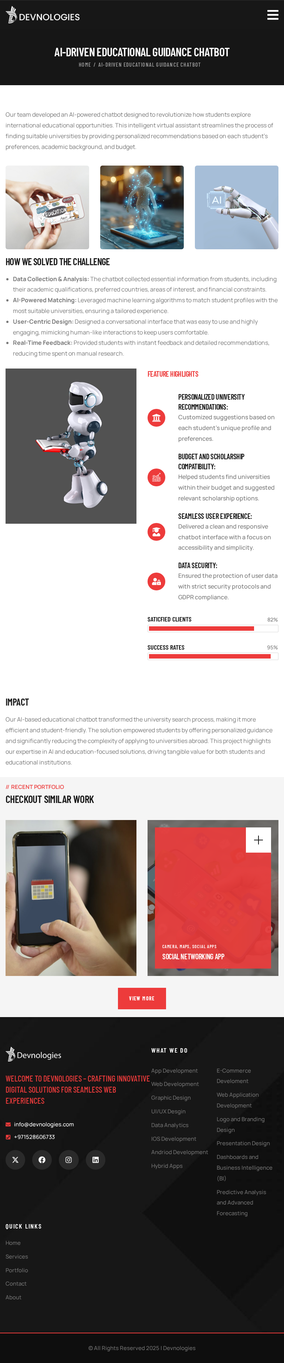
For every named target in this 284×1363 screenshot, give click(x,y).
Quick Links (24, 1226)
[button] (274, 904)
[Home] (33, 1054)
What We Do (169, 1050)
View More (142, 998)
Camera (169, 946)
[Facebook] (42, 1160)
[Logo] (43, 14)
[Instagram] (68, 1160)
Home (85, 64)
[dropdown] (272, 14)
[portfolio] (71, 898)
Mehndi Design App (186, 956)
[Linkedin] (95, 1160)
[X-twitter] (15, 1160)
